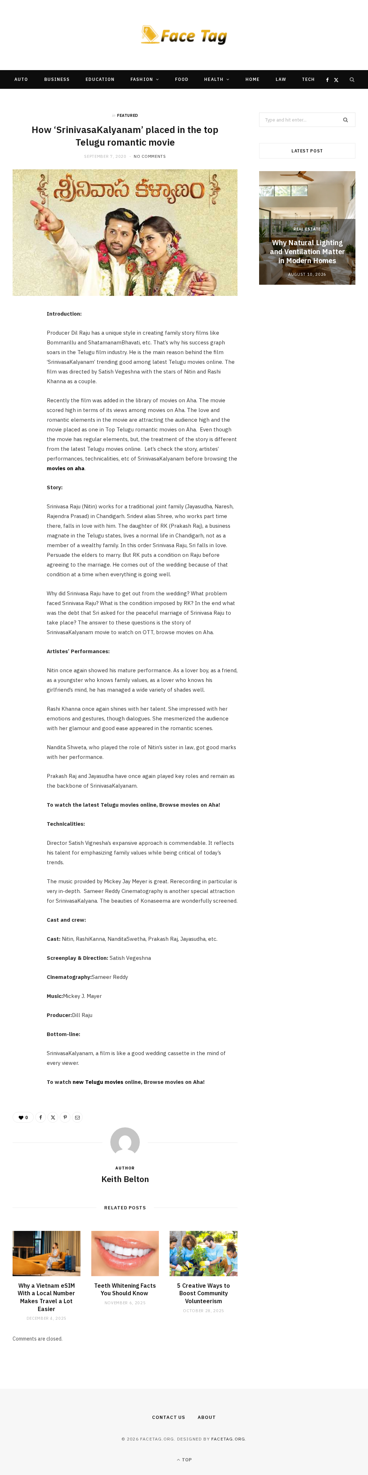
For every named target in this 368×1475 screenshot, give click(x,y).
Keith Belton (125, 1178)
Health (213, 79)
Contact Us (168, 1417)
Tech (308, 79)
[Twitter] (22, 356)
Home (252, 79)
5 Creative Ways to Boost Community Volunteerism (203, 1293)
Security (166, 98)
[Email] (22, 393)
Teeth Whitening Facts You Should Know (125, 1289)
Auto (21, 79)
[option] (307, 227)
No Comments (150, 156)
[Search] (352, 79)
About (207, 1417)
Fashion (141, 79)
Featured (127, 115)
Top (186, 1460)
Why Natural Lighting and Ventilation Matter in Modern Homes (307, 251)
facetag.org (228, 1439)
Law (281, 79)
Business (57, 79)
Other (203, 98)
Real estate (307, 229)
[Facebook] (22, 338)
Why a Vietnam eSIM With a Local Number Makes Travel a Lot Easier (46, 1297)
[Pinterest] (22, 374)
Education (100, 79)
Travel (128, 98)
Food (181, 79)
